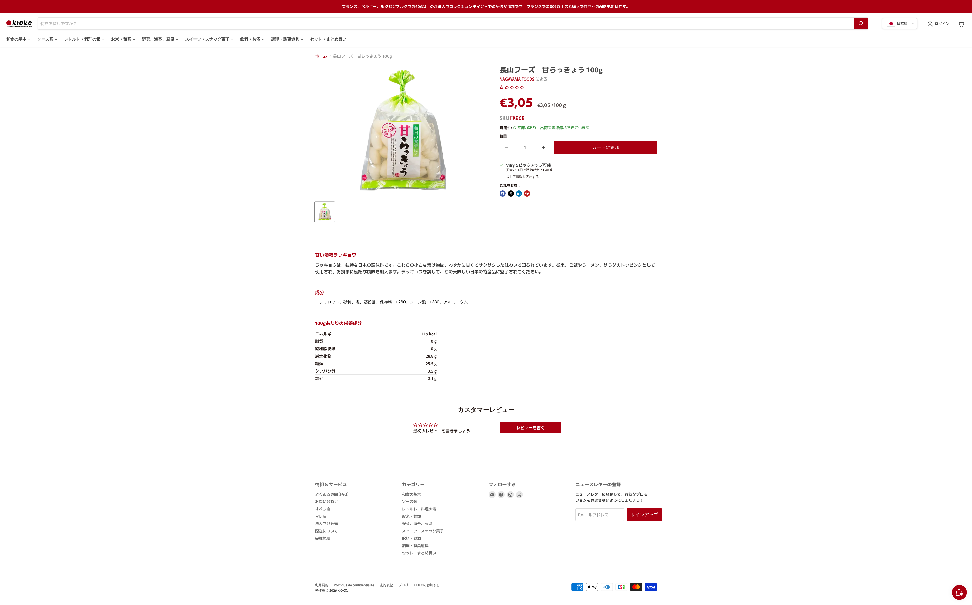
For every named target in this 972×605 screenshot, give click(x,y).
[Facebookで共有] (503, 193)
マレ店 (321, 516)
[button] (512, 87)
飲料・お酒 (250, 39)
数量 (503, 136)
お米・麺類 (121, 39)
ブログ (403, 584)
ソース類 (45, 39)
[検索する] (861, 23)
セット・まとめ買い (328, 39)
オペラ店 (322, 508)
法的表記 (386, 584)
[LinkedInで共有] (519, 193)
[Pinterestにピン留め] (527, 193)
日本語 (901, 22)
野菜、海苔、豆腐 (158, 39)
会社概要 (322, 538)
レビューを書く (530, 427)
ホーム (321, 56)
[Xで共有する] (511, 193)
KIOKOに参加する (427, 584)
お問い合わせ (326, 501)
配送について (326, 530)
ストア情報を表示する (522, 177)
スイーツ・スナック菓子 (208, 39)
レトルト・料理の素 (83, 39)
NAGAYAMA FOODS (517, 79)
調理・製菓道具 (285, 39)
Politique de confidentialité (354, 584)
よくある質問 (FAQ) (331, 494)
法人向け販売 (326, 523)
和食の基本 (17, 39)
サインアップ (644, 514)
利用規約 (321, 584)
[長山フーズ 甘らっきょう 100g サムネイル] (325, 212)
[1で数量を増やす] (543, 147)
